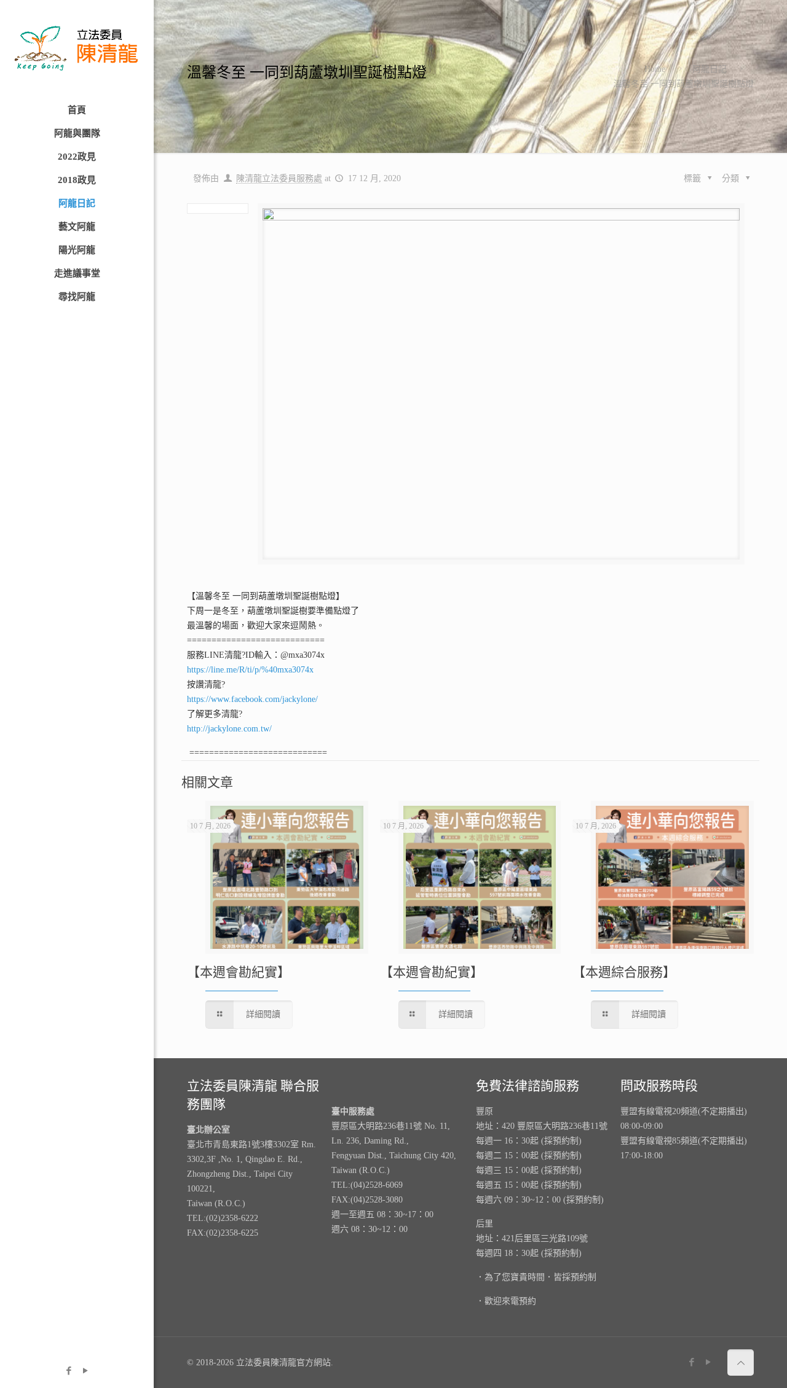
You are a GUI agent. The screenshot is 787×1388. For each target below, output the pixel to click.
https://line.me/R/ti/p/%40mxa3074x (250, 669)
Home (654, 69)
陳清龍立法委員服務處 (279, 178)
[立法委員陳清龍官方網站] (77, 49)
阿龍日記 (709, 69)
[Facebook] (68, 1371)
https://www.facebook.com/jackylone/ (252, 699)
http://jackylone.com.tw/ (229, 728)
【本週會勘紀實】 (238, 972)
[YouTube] (85, 1371)
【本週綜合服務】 (624, 972)
